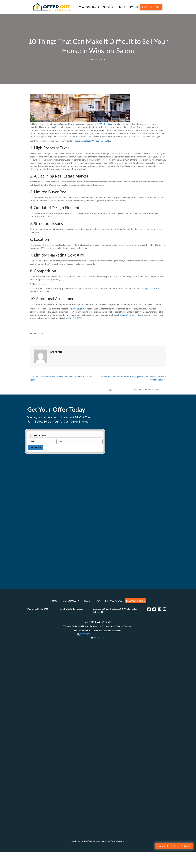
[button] (115, 7)
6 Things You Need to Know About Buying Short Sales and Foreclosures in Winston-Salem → (132, 378)
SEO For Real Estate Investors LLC (106, 630)
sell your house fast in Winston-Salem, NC (91, 140)
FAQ (97, 601)
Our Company (71, 601)
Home (53, 601)
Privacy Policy (113, 601)
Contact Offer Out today (129, 314)
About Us (108, 7)
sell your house (75, 308)
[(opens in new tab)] (83, 733)
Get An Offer (35, 447)
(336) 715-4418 (74, 318)
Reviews (133, 7)
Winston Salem (106, 124)
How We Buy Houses (87, 7)
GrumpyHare (107, 626)
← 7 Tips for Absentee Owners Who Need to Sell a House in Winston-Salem (61, 378)
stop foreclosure (151, 288)
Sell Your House (151, 7)
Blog (122, 7)
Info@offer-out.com (75, 609)
